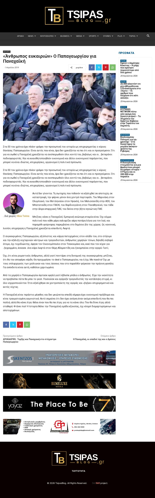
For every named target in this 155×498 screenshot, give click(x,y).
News (123, 61)
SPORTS (92, 36)
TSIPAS (132, 36)
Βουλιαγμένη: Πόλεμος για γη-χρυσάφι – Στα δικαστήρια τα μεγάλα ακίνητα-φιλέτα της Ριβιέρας (129, 144)
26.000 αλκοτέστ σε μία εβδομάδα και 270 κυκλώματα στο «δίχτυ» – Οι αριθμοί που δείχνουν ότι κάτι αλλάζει (130, 91)
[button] (148, 36)
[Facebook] (92, 67)
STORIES (107, 36)
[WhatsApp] (113, 67)
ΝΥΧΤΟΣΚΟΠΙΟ (47, 36)
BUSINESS (64, 36)
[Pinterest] (106, 67)
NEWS (30, 36)
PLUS (120, 36)
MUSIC (123, 107)
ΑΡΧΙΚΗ (20, 36)
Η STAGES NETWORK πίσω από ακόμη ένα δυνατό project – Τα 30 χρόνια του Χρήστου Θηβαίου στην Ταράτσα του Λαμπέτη (130, 117)
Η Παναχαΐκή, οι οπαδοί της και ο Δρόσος (94, 339)
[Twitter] (99, 67)
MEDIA (79, 36)
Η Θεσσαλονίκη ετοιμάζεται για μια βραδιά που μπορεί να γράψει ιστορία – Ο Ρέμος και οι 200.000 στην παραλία (130, 169)
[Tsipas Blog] (77, 16)
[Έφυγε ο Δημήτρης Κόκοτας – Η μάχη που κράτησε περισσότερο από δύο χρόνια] (146, 63)
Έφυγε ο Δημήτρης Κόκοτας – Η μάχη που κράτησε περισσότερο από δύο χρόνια (129, 68)
